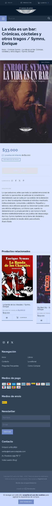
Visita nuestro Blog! (9, 460)
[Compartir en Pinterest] (23, 181)
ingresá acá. (42, 479)
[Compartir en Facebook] (15, 181)
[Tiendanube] (26, 489)
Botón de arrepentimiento (26, 483)
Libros (30, 357)
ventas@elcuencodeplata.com (14, 451)
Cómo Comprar (34, 366)
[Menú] (3, 18)
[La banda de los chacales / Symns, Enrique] (7, 317)
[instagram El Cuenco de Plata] (4, 342)
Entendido (26, 502)
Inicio (4, 50)
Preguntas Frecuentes (10, 366)
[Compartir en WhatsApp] (12, 181)
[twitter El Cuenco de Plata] (12, 342)
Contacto (5, 362)
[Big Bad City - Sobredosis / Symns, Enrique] (42, 320)
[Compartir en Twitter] (19, 181)
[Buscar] (49, 18)
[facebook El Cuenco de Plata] (8, 342)
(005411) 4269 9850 (9, 447)
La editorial (32, 362)
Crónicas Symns (14, 50)
